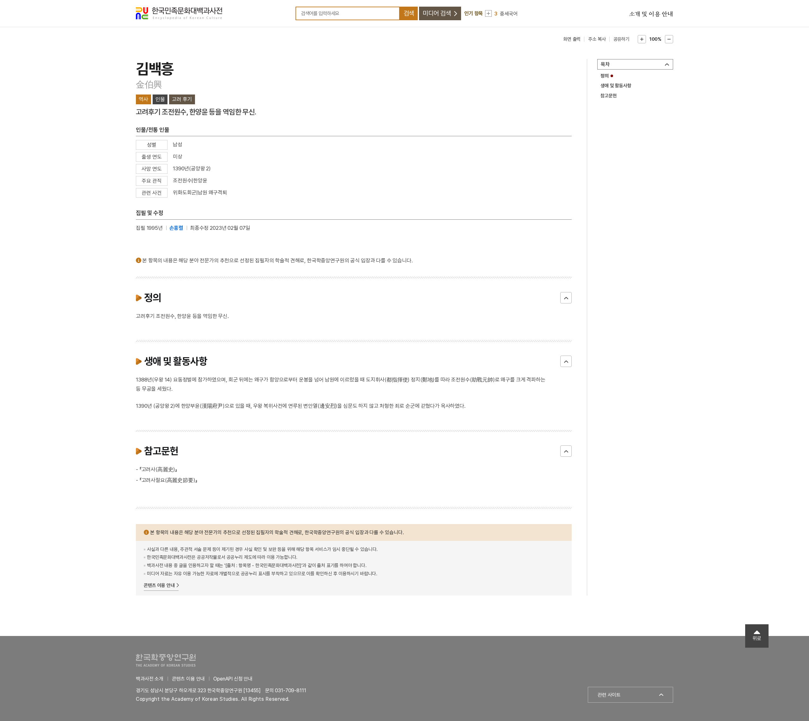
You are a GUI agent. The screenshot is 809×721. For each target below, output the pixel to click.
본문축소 (669, 39)
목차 (605, 64)
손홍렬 (176, 228)
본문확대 (642, 39)
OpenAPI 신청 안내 (232, 679)
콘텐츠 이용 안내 (159, 585)
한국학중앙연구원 (166, 660)
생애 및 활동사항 (615, 86)
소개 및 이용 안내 (651, 14)
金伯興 (149, 84)
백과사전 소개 (149, 679)
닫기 (566, 297)
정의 (604, 76)
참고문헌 (608, 96)
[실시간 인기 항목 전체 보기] (488, 13)
